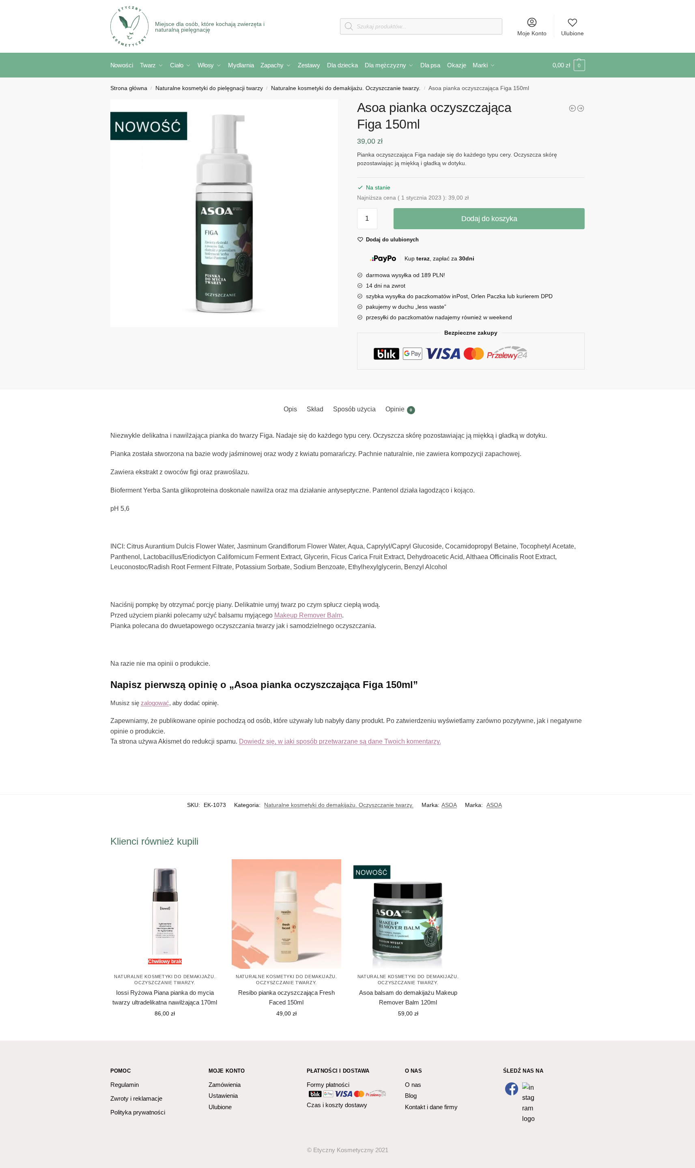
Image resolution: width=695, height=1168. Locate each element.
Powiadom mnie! (165, 1031)
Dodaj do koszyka (489, 219)
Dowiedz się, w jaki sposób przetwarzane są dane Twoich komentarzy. (340, 741)
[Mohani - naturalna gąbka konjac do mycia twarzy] (581, 108)
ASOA (449, 805)
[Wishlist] (207, 871)
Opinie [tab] (398, 409)
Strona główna (128, 88)
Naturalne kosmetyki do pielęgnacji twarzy (209, 88)
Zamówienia (225, 1084)
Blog (411, 1095)
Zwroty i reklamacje (136, 1098)
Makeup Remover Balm (308, 615)
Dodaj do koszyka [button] (286, 1031)
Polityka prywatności (137, 1112)
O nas (413, 1084)
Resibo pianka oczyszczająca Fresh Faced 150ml (286, 997)
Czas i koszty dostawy (337, 1104)
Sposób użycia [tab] (354, 409)
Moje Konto (532, 33)
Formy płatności (328, 1084)
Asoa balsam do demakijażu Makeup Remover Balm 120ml (408, 997)
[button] (224, 213)
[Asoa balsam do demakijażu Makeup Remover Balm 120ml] (572, 108)
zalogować (155, 702)
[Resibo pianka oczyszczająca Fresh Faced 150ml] (286, 914)
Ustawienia (223, 1095)
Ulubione (572, 33)
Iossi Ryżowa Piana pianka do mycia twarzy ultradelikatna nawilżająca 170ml (164, 997)
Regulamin (124, 1084)
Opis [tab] (290, 409)
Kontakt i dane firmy (431, 1106)
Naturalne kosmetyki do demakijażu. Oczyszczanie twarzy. (345, 88)
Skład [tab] (315, 409)
